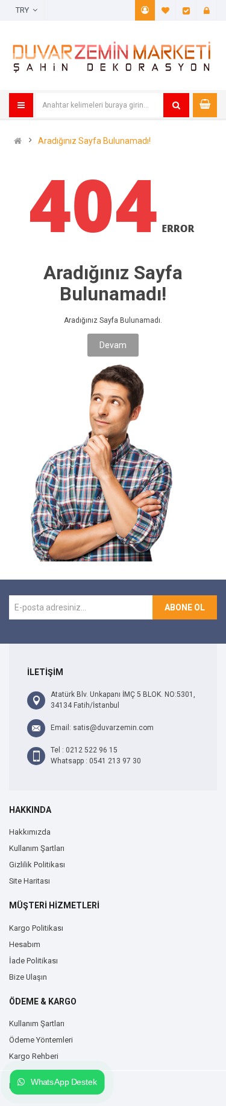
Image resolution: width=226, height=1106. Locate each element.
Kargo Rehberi (33, 1056)
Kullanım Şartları (36, 848)
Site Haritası (29, 880)
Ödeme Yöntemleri (41, 1039)
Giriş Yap (206, 10)
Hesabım (145, 10)
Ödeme (186, 10)
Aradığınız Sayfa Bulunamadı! (94, 140)
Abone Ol (185, 607)
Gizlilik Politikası (37, 864)
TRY (24, 10)
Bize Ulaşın (28, 976)
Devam (113, 345)
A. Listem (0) (165, 10)
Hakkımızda (30, 831)
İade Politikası (33, 960)
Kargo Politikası (36, 928)
